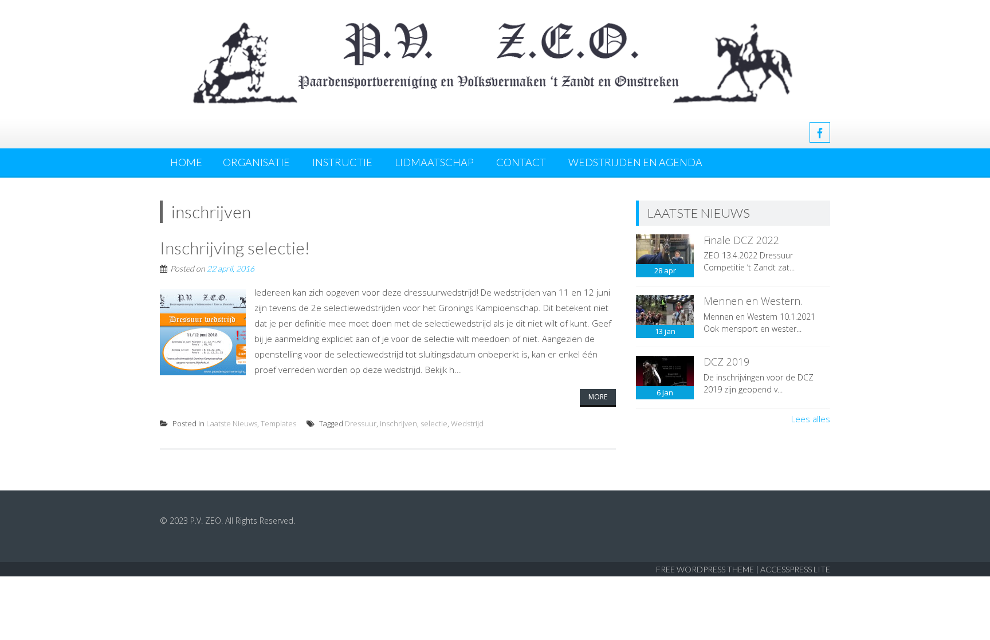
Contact (521, 162)
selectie (434, 423)
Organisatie (256, 162)
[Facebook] (820, 132)
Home (186, 162)
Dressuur (360, 423)
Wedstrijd (467, 423)
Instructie (342, 162)
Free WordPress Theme (705, 569)
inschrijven (398, 423)
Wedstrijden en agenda (635, 162)
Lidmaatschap (434, 162)
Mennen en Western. (753, 301)
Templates (278, 423)
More (597, 397)
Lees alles (810, 419)
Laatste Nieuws (231, 423)
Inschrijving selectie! (235, 247)
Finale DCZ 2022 (741, 240)
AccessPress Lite (795, 569)
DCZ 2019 (726, 361)
